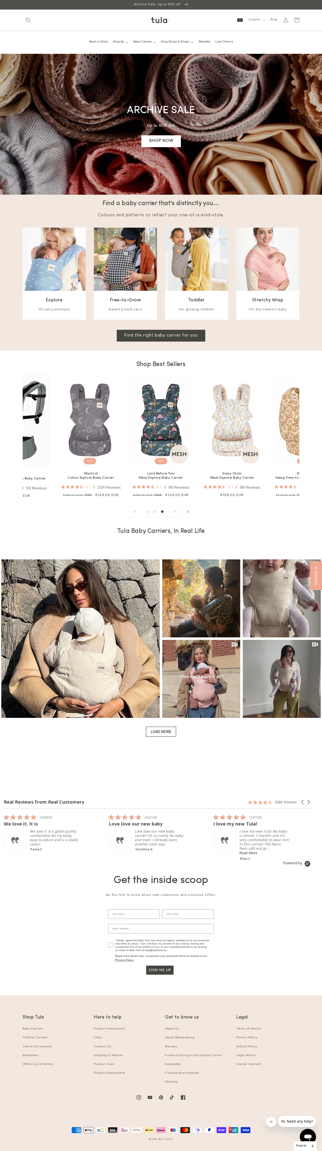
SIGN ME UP (160, 970)
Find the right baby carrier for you (161, 335)
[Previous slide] (134, 511)
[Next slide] (174, 511)
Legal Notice (246, 1055)
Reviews (171, 1047)
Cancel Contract (248, 1064)
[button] (28, 20)
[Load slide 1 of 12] (147, 511)
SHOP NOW (161, 141)
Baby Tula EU (165, 1139)
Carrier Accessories (37, 1047)
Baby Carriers (33, 1029)
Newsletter (173, 1064)
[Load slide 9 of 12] (162, 511)
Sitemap (171, 1082)
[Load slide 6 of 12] (154, 511)
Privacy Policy (124, 960)
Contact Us (102, 1047)
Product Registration (110, 1073)
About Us (172, 1029)
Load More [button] (161, 731)
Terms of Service (248, 1029)
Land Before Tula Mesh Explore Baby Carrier (125, 475)
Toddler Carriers (35, 1038)
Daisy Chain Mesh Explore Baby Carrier (197, 475)
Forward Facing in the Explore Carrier (193, 1055)
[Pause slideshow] (187, 511)
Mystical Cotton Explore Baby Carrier (55, 475)
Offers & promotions (38, 1064)
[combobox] (305, 1146)
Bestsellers (31, 1055)
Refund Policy (246, 1047)
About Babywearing (179, 1038)
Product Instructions (109, 1029)
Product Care (104, 1064)
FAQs (98, 1038)
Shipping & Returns (108, 1055)
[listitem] (41, 833)
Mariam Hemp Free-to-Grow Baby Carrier (268, 475)
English (301, 1146)
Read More (144, 852)
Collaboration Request (182, 1073)
